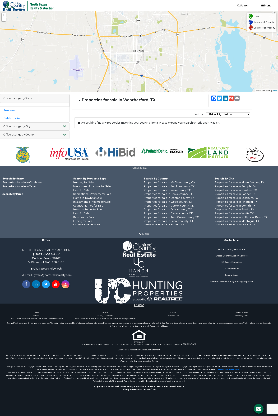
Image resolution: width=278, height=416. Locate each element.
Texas (9, 110)
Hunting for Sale (83, 182)
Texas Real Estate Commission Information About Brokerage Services (104, 318)
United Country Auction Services (232, 256)
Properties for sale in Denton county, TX (169, 198)
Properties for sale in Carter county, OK (168, 213)
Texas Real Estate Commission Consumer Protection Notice (36, 318)
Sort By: (198, 114)
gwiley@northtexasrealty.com (53, 275)
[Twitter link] (46, 284)
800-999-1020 (189, 344)
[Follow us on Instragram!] (65, 284)
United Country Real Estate (231, 249)
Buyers (105, 312)
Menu (267, 5)
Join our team (231, 275)
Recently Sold (241, 315)
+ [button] (4, 15)
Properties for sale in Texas (19, 186)
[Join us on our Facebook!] (26, 284)
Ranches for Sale (83, 217)
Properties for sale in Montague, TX (237, 221)
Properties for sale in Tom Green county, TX (171, 217)
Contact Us (36, 315)
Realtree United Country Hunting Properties (231, 281)
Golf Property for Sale (86, 225)
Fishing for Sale (82, 221)
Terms (274, 90)
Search (244, 5)
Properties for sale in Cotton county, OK (169, 205)
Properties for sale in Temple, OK (235, 186)
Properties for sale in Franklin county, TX (169, 186)
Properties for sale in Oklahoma (22, 182)
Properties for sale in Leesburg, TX (236, 198)
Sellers (173, 312)
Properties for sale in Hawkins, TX (236, 190)
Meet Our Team (241, 312)
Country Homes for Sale (88, 205)
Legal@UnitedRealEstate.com (230, 369)
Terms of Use (173, 315)
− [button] (4, 19)
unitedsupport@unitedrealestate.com (158, 358)
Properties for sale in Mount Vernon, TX (239, 182)
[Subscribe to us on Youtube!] (56, 284)
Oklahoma (12, 118)
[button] (34, 127)
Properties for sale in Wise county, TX (167, 190)
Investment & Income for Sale (92, 186)
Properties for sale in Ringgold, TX (236, 201)
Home (36, 312)
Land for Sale (81, 190)
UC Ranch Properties (232, 262)
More (145, 234)
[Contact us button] (259, 409)
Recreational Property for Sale (92, 194)
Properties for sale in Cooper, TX (235, 194)
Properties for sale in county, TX (164, 225)
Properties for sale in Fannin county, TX (168, 221)
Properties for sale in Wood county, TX (168, 201)
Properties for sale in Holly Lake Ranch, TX (241, 217)
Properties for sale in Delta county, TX (168, 209)
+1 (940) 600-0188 (52, 262)
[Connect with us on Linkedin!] (36, 284)
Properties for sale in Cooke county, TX (168, 194)
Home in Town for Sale (87, 198)
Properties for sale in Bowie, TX (234, 209)
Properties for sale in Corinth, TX (235, 205)
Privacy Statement (105, 315)
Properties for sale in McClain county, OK (169, 182)
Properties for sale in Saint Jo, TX (235, 225)
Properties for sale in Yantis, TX (234, 213)
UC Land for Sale (232, 268)
